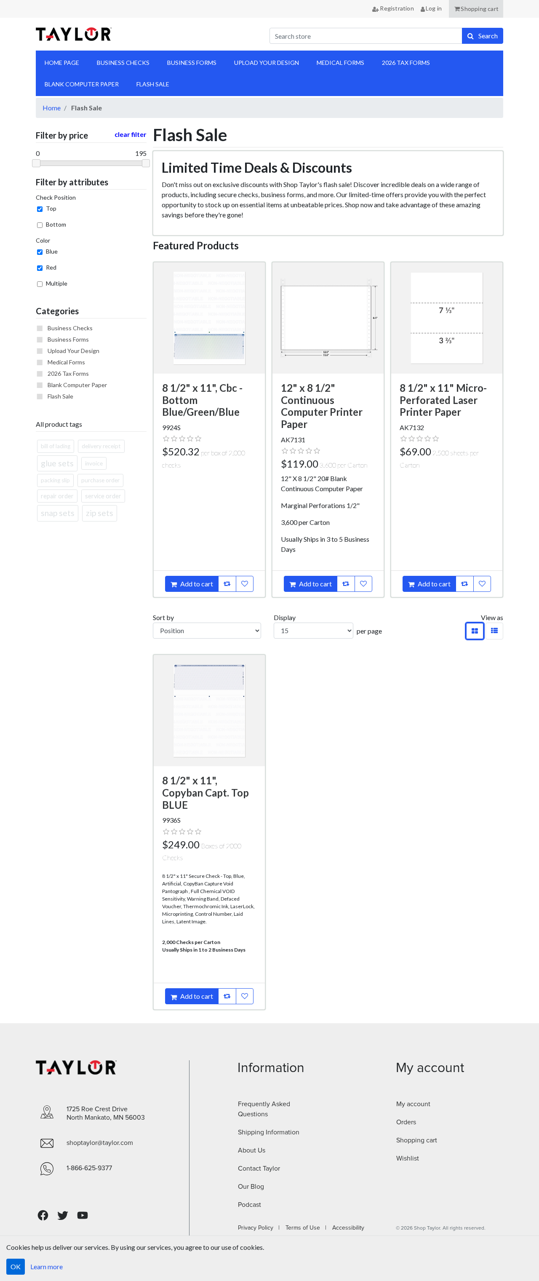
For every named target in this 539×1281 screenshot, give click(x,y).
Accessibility (345, 1228)
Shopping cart (416, 1140)
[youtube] (82, 1215)
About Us (251, 1150)
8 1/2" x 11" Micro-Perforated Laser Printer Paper (443, 400)
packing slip (55, 480)
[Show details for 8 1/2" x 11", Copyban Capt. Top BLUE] (209, 710)
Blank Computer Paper (77, 384)
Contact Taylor (259, 1168)
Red (51, 267)
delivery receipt (101, 446)
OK (16, 1266)
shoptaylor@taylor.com (100, 1142)
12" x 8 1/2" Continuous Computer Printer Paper (322, 406)
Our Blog (251, 1186)
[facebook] (43, 1215)
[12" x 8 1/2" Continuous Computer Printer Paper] (328, 318)
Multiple (56, 283)
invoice (94, 463)
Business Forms (68, 339)
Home (52, 108)
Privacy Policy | (259, 1228)
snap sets (58, 513)
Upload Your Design (73, 350)
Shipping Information (268, 1132)
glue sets (57, 463)
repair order (57, 496)
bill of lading (55, 446)
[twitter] (62, 1215)
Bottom (56, 224)
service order (103, 496)
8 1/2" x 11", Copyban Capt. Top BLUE (205, 792)
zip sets (99, 513)
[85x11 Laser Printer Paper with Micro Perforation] (446, 318)
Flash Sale (60, 396)
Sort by (163, 617)
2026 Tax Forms (68, 373)
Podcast (249, 1204)
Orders (406, 1122)
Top (51, 208)
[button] (476, 9)
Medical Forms (66, 362)
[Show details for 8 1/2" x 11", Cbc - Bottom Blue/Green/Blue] (209, 318)
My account (413, 1104)
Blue (52, 251)
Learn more (46, 1266)
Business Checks (70, 328)
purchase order (100, 480)
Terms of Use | (303, 1228)
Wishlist (407, 1158)
